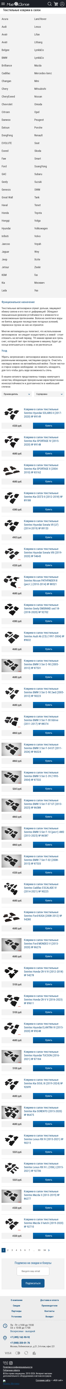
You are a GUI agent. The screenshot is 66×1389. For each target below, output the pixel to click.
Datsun (6, 127)
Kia (3, 282)
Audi (4, 26)
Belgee (5, 50)
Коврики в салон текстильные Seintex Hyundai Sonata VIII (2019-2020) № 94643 (43, 552)
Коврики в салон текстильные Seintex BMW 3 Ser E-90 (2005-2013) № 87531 (41, 664)
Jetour (5, 267)
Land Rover (40, 19)
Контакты (49, 1311)
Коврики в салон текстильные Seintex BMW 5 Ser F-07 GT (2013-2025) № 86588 (43, 804)
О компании (16, 1300)
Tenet (37, 205)
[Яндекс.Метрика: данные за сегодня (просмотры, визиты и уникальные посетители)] (11, 1382)
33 (39, 1250)
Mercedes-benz (43, 73)
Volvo (37, 236)
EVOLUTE (7, 143)
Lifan (37, 34)
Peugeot (39, 119)
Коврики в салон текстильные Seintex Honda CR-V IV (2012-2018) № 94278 (43, 971)
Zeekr (37, 267)
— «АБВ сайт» (49, 1380)
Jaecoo (6, 243)
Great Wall (7, 197)
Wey (36, 251)
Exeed (5, 150)
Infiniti (5, 236)
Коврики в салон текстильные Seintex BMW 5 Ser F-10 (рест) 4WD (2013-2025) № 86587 (44, 832)
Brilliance (7, 65)
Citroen (6, 112)
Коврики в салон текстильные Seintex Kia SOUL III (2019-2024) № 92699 (43, 1083)
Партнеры (16, 1311)
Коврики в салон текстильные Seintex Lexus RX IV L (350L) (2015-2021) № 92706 (44, 1167)
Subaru (38, 174)
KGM (4, 275)
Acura (5, 19)
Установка (16, 1316)
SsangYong (40, 166)
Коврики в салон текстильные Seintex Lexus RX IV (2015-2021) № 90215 (43, 1139)
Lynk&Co (39, 50)
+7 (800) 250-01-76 (20, 1342)
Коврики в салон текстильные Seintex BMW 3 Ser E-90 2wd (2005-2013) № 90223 (44, 692)
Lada (4, 290)
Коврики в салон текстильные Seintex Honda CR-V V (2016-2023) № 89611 (43, 999)
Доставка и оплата (49, 1300)
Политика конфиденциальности (17, 1367)
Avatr (5, 34)
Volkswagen (41, 228)
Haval (5, 205)
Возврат (50, 1316)
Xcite (37, 259)
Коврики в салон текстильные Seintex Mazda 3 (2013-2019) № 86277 (42, 1195)
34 (44, 1250)
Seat (36, 143)
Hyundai (6, 228)
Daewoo (6, 119)
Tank (36, 197)
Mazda (37, 65)
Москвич (39, 282)
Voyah (37, 243)
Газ (36, 275)
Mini (36, 81)
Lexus (37, 26)
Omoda (38, 104)
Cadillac (6, 73)
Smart (37, 158)
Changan (6, 81)
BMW (4, 57)
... (34, 1250)
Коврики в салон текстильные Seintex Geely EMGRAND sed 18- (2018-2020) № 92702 (42, 608)
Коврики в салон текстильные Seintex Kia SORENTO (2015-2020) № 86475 (43, 1111)
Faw (4, 158)
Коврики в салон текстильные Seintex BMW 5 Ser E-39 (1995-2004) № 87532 (41, 776)
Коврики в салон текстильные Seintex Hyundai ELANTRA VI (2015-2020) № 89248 (43, 1027)
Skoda (37, 150)
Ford (4, 166)
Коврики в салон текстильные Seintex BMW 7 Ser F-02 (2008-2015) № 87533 (41, 860)
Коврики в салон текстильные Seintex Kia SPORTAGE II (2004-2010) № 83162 (41, 468)
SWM (37, 189)
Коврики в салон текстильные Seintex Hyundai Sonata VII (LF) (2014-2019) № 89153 (41, 524)
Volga (37, 220)
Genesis (6, 189)
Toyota (38, 212)
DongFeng (7, 135)
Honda (5, 212)
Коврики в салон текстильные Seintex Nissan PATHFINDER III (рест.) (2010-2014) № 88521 (41, 580)
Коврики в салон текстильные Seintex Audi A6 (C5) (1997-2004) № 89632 (44, 636)
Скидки (16, 1305)
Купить (48, 425)
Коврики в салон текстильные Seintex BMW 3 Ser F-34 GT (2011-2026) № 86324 (43, 748)
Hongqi (6, 220)
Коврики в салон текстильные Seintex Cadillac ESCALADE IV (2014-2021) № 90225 (41, 887)
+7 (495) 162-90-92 (20, 1337)
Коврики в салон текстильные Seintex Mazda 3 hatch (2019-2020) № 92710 (43, 1223)
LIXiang (38, 42)
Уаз (36, 290)
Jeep (4, 259)
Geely (5, 181)
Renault (38, 135)
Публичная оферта (11, 1370)
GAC (4, 174)
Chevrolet (7, 104)
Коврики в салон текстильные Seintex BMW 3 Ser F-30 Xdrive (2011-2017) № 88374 (41, 720)
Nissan (38, 96)
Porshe (38, 127)
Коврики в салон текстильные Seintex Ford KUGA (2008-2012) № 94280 (43, 915)
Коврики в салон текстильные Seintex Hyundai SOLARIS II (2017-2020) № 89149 (43, 413)
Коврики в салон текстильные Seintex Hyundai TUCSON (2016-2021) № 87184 (42, 1055)
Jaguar (5, 251)
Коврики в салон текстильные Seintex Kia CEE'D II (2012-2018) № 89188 (43, 496)
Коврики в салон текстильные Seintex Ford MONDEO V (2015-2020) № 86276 (41, 943)
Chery (5, 88)
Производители (49, 1305)
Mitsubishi (40, 88)
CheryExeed (8, 96)
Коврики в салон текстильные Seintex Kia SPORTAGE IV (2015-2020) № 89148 (41, 441)
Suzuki (38, 181)
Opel (36, 112)
